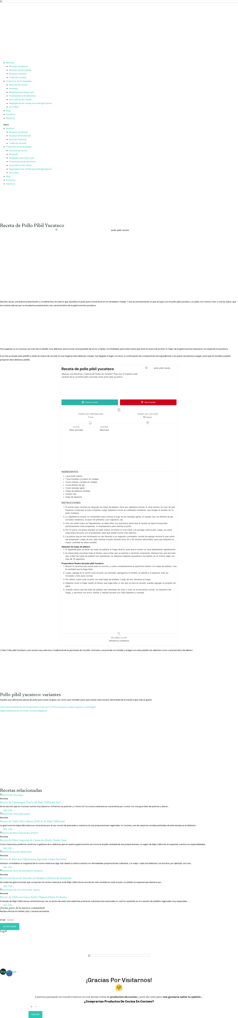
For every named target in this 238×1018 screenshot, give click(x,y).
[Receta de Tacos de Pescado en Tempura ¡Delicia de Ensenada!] (21, 870)
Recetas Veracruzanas (20, 70)
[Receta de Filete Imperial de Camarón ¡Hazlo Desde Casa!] (19, 832)
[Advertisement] (74, 206)
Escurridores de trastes (20, 99)
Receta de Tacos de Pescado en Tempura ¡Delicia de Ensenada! (36, 878)
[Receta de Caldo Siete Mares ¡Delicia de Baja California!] (15, 813)
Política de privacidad (10, 948)
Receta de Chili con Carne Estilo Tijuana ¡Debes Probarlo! (33, 897)
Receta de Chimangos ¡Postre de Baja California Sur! (30, 802)
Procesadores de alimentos (22, 95)
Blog (8, 110)
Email (3, 919)
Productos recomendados (18, 81)
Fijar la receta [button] (149, 402)
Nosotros (10, 118)
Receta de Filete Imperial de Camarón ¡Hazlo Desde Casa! (33, 840)
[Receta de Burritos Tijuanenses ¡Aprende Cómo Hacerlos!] (16, 851)
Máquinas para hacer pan (21, 92)
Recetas (10, 62)
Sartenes (13, 88)
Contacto (10, 114)
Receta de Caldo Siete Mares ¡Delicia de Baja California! (32, 821)
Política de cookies (9, 941)
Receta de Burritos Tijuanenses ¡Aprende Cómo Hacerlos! (33, 859)
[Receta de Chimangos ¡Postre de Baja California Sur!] (11, 794)
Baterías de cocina (18, 84)
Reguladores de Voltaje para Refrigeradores (30, 103)
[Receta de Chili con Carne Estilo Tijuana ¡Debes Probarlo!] (20, 889)
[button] (119, 125)
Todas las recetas (17, 77)
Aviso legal (5, 934)
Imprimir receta (91, 402)
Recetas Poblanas (18, 73)
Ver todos (13, 106)
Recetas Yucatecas (18, 66)
